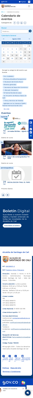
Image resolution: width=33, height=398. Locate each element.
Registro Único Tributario (15, 270)
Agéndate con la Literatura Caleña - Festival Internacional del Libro (14, 104)
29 (25, 58)
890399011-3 (10, 266)
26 (12, 58)
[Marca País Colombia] (23, 383)
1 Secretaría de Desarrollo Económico (15, 87)
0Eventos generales (9, 84)
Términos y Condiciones (11, 371)
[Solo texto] (30, 125)
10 (3, 52)
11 (8, 52)
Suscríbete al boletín (12, 225)
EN (29, 1)
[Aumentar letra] (30, 132)
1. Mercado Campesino (10, 90)
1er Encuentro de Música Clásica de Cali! (14, 97)
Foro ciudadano (8, 76)
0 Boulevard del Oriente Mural (13, 82)
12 (12, 52)
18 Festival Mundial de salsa (12, 93)
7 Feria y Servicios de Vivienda (13, 100)
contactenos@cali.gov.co (21, 318)
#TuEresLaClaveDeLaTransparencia (14, 79)
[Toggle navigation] (29, 6)
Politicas (5, 368)
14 (20, 52)
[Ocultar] (30, 135)
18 (8, 55)
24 (3, 58)
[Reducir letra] (30, 129)
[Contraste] (30, 122)
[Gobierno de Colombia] (5, 2)
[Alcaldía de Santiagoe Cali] (16, 6)
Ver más (6, 109)
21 (20, 55)
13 (16, 52)
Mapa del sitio (15, 368)
